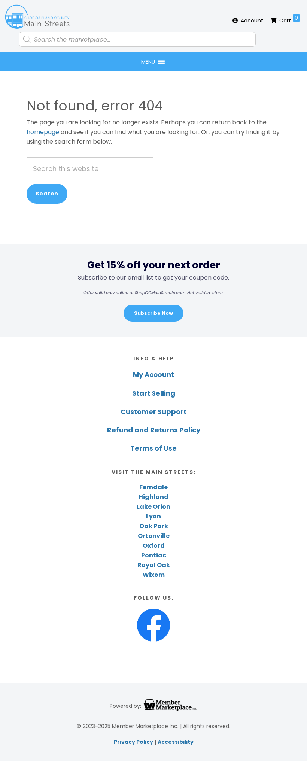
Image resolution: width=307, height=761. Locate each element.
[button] (148, 61)
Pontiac (153, 555)
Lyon (153, 516)
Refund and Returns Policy (153, 430)
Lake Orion (153, 506)
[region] (153, 290)
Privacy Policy (133, 742)
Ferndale (153, 487)
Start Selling (153, 393)
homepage (43, 132)
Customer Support (153, 411)
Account (252, 20)
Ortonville (154, 536)
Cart (288, 19)
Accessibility (176, 742)
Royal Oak (153, 565)
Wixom (154, 574)
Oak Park (153, 526)
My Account (153, 374)
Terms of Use (153, 448)
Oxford (154, 545)
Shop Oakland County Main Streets (37, 17)
